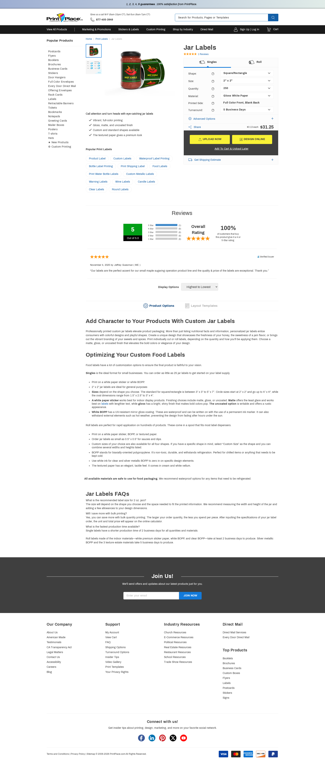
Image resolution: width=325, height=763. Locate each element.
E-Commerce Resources (178, 637)
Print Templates (114, 667)
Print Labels (102, 39)
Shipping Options (115, 647)
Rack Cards (55, 94)
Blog (49, 672)
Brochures (54, 64)
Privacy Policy (78, 754)
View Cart (111, 637)
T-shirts (52, 133)
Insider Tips (112, 657)
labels (104, 403)
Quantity (193, 88)
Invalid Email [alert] (130, 601)
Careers (51, 667)
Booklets (53, 60)
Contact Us (53, 657)
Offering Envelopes (60, 90)
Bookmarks (55, 112)
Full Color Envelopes (61, 81)
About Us (52, 632)
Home (89, 39)
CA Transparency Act (59, 647)
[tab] (158, 306)
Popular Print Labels (99, 149)
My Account (112, 632)
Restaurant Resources (177, 652)
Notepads (54, 116)
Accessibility (54, 662)
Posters (53, 129)
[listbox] (247, 73)
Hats (51, 138)
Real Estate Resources (177, 647)
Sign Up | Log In (249, 29)
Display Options (168, 287)
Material (193, 96)
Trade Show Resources (178, 662)
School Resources (175, 657)
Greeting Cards (57, 120)
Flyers (52, 55)
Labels (52, 99)
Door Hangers (56, 77)
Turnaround (195, 110)
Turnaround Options (117, 652)
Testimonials (54, 642)
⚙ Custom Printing (59, 146)
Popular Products (60, 40)
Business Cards (58, 68)
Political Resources (175, 642)
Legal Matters (55, 652)
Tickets (52, 107)
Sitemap (91, 754)
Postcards (54, 51)
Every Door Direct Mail (62, 86)
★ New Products (58, 142)
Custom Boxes (231, 673)
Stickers (53, 73)
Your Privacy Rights (116, 672)
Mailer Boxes (56, 125)
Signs (226, 697)
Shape (192, 73)
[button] (276, 17)
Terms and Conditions (58, 754)
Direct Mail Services (234, 632)
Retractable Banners (61, 103)
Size (191, 81)
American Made (56, 637)
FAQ (108, 642)
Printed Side (196, 103)
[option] (142, 77)
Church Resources (175, 632)
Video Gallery (113, 662)
